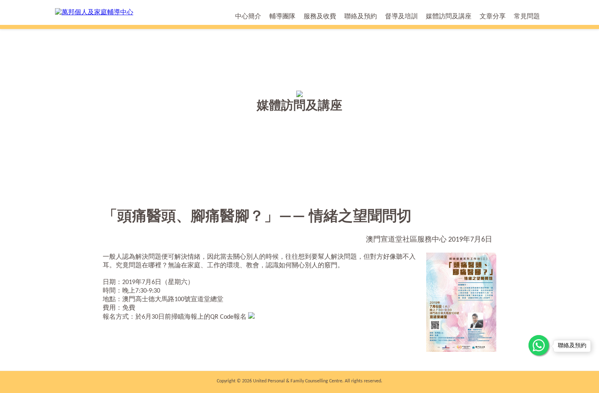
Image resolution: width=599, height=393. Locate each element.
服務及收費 (320, 16)
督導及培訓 (401, 16)
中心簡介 (248, 16)
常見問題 (527, 16)
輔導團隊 (282, 16)
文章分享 (493, 16)
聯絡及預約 (360, 16)
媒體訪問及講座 (448, 16)
